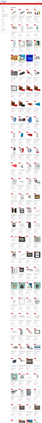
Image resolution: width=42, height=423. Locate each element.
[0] (40, 1)
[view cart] (40, 1)
